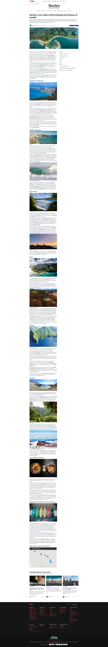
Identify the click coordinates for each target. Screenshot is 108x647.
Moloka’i (61, 62)
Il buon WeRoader (42, 610)
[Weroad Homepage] (36, 604)
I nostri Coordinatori (63, 608)
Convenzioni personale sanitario (53, 628)
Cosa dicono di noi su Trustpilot (43, 613)
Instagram (51, 608)
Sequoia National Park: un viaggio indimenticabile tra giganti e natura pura (37, 589)
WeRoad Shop (42, 626)
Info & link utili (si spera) (73, 607)
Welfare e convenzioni (53, 624)
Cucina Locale (49, 10)
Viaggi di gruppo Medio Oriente (33, 615)
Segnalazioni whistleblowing (74, 619)
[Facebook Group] (70, 604)
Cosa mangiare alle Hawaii (64, 66)
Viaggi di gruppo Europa (33, 617)
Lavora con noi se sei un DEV (34, 626)
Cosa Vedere (38, 10)
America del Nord (72, 25)
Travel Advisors (62, 626)
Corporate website (32, 627)
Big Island (61, 64)
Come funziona (42, 608)
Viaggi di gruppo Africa (33, 613)
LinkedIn (31, 628)
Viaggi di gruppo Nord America (33, 609)
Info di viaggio (54, 10)
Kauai (60, 60)
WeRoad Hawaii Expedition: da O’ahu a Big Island (68, 68)
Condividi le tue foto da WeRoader (53, 616)
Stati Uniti (77, 25)
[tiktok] (76, 604)
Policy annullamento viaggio (74, 614)
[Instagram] (74, 604)
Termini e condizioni (73, 610)
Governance (71, 618)
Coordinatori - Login (63, 610)
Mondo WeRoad (65, 10)
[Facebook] (72, 604)
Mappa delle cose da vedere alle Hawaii (66, 70)
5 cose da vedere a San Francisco (52, 588)
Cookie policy (72, 615)
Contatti (71, 608)
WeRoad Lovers (42, 624)
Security (71, 617)
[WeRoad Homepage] (32, 1)
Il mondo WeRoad (42, 607)
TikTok (50, 609)
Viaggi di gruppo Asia (33, 616)
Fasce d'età (41, 609)
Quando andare (43, 10)
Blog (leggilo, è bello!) (53, 614)
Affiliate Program (62, 627)
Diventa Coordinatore (63, 609)
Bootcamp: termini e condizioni (63, 612)
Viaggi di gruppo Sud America (34, 612)
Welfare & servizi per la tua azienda (54, 626)
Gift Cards (41, 625)
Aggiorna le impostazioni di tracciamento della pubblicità (54, 640)
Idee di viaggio (60, 10)
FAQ (70, 609)
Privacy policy (72, 616)
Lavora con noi (32, 625)
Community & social (52, 607)
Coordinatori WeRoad (63, 607)
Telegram (51, 610)
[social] (68, 604)
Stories (32, 3)
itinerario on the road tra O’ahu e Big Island (45, 535)
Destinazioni (31, 607)
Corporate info (32, 624)
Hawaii (40, 76)
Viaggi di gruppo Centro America (33, 611)
